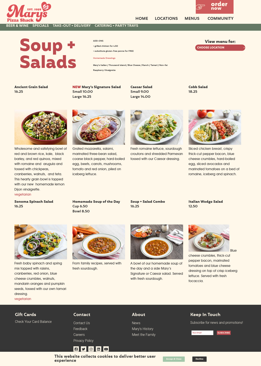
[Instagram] (91, 349)
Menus (192, 19)
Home (141, 19)
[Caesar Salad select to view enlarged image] (156, 144)
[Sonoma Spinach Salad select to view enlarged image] (40, 258)
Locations (166, 19)
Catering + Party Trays (116, 26)
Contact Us (81, 323)
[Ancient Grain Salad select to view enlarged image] (40, 144)
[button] (215, 7)
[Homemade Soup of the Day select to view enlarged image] (98, 258)
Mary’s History (142, 329)
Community (221, 19)
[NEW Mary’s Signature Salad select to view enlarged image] (98, 144)
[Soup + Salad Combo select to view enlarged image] (156, 258)
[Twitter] (83, 349)
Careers (79, 335)
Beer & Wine (17, 26)
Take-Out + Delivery (72, 26)
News (136, 323)
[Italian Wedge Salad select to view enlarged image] (209, 250)
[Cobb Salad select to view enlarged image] (215, 144)
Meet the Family (144, 335)
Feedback (80, 329)
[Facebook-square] (76, 349)
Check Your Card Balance (33, 322)
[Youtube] (106, 349)
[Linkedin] (98, 349)
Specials (40, 26)
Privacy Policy (83, 341)
